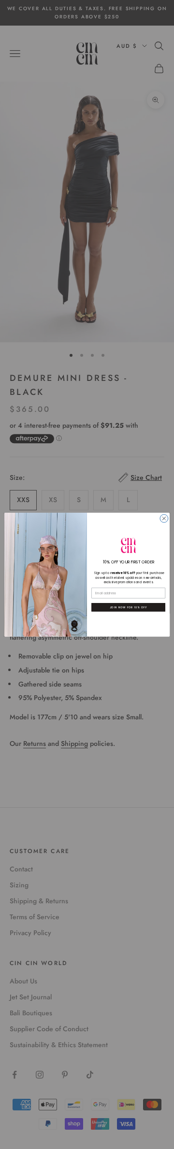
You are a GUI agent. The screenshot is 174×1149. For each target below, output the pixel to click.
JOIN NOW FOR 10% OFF (128, 607)
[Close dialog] (164, 518)
